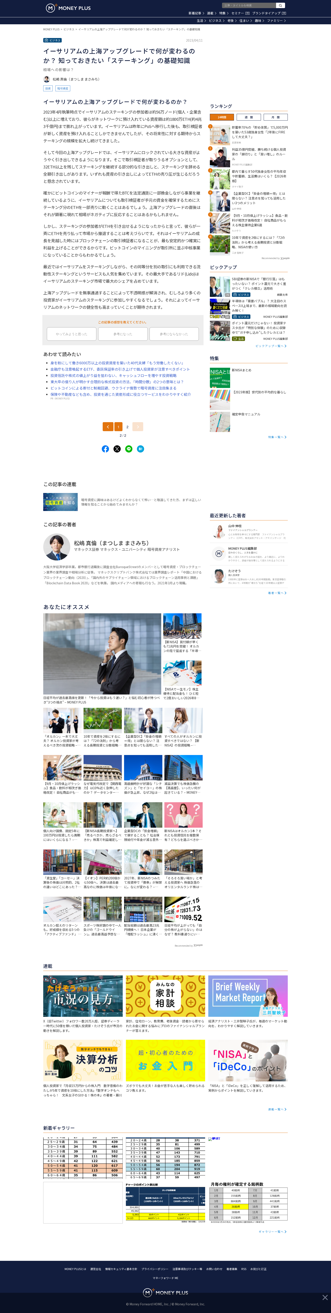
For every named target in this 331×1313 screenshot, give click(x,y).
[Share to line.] (128, 449)
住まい (244, 20)
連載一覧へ (276, 1109)
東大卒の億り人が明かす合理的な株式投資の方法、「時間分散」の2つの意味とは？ (117, 381)
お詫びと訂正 (258, 1269)
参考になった (122, 334)
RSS (243, 1269)
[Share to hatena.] (140, 449)
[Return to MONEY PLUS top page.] (68, 8)
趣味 (258, 20)
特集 (222, 13)
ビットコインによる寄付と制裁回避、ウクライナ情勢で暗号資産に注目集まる (113, 388)
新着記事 (195, 13)
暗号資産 (62, 88)
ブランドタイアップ (268, 13)
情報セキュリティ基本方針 (121, 1269)
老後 (230, 20)
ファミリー (275, 20)
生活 (200, 20)
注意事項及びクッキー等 (187, 1269)
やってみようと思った (71, 334)
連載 (210, 13)
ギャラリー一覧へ (271, 1231)
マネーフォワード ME (165, 1278)
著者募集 (232, 1269)
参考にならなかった (174, 334)
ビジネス (215, 20)
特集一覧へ (276, 437)
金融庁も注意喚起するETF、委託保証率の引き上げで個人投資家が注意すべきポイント (120, 369)
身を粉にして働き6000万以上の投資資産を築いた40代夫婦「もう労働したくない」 (117, 362)
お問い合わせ (214, 1269)
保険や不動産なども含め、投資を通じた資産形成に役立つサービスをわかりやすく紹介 (120, 394)
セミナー (240, 13)
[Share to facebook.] (105, 449)
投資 (48, 88)
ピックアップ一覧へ (270, 346)
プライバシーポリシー (154, 1269)
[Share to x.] (117, 449)
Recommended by (184, 945)
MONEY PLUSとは (75, 1269)
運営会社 (95, 1269)
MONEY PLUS (51, 29)
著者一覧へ (276, 593)
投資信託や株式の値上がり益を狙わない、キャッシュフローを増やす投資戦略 (113, 375)
